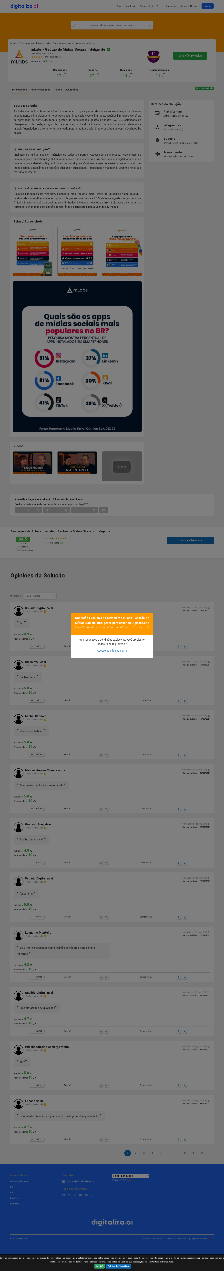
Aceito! (99, 1266)
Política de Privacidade (118, 1266)
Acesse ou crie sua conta (112, 651)
